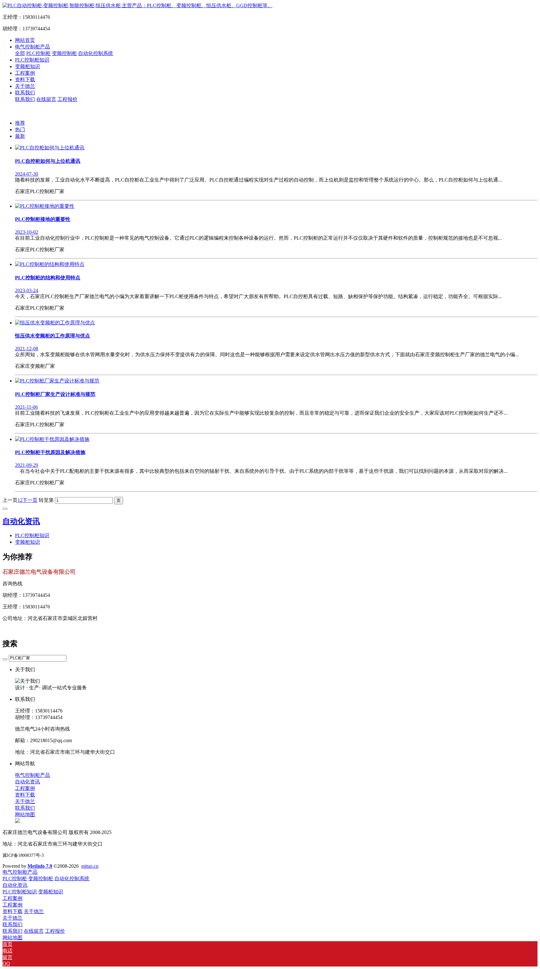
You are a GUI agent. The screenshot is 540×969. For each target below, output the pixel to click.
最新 (20, 136)
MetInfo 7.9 (40, 866)
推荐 (20, 123)
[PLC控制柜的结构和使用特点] (49, 264)
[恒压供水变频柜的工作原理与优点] (55, 322)
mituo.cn (89, 866)
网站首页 (25, 40)
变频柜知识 (27, 542)
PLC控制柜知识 (32, 535)
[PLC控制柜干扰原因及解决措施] (52, 439)
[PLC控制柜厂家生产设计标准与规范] (57, 380)
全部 (20, 53)
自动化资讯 (21, 521)
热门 (20, 129)
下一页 (30, 500)
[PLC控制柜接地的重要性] (44, 206)
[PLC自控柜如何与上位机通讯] (49, 147)
